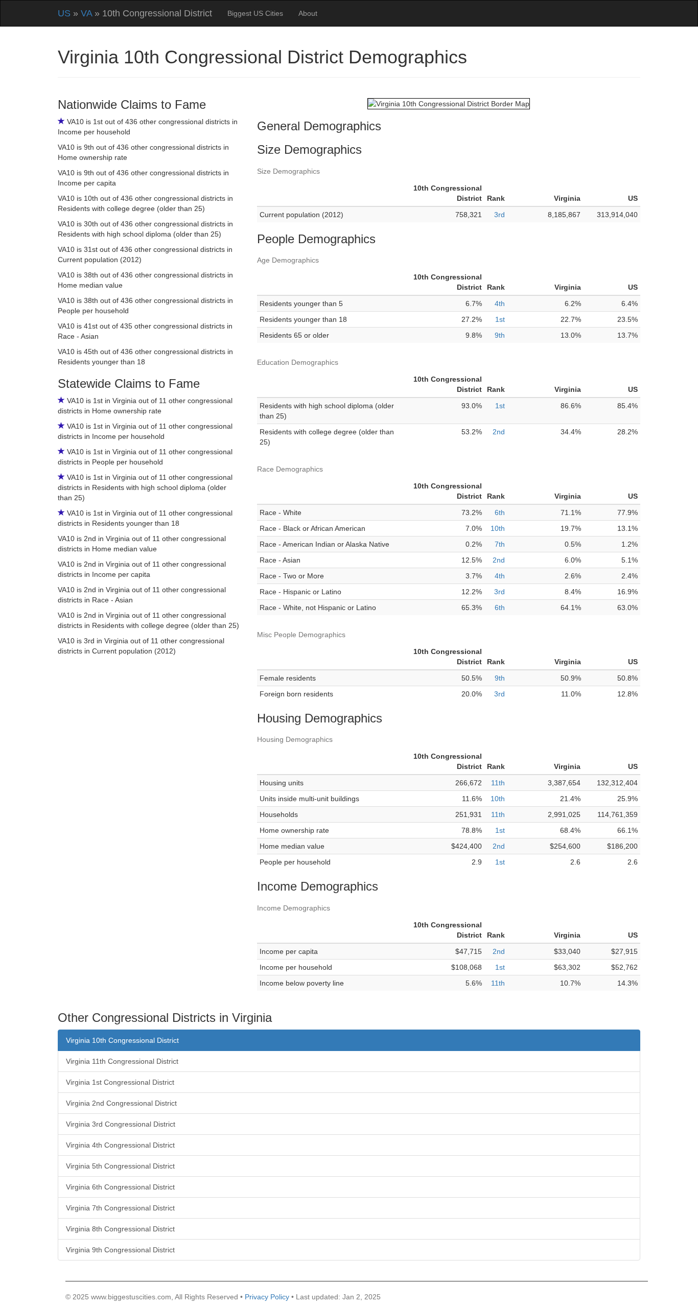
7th (500, 544)
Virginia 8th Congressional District (120, 1229)
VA (86, 13)
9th (500, 335)
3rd (499, 215)
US (64, 13)
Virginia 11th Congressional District (122, 1061)
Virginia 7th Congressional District (120, 1208)
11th (498, 783)
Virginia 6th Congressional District (120, 1187)
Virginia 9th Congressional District (120, 1250)
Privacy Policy (267, 1297)
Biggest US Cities (255, 13)
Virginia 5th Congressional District (120, 1166)
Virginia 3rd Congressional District (120, 1124)
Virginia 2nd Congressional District (121, 1103)
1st (500, 319)
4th (500, 303)
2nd (499, 432)
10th (498, 528)
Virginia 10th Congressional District (122, 1040)
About (307, 13)
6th (500, 512)
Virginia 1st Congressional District (120, 1082)
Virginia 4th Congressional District (120, 1145)
